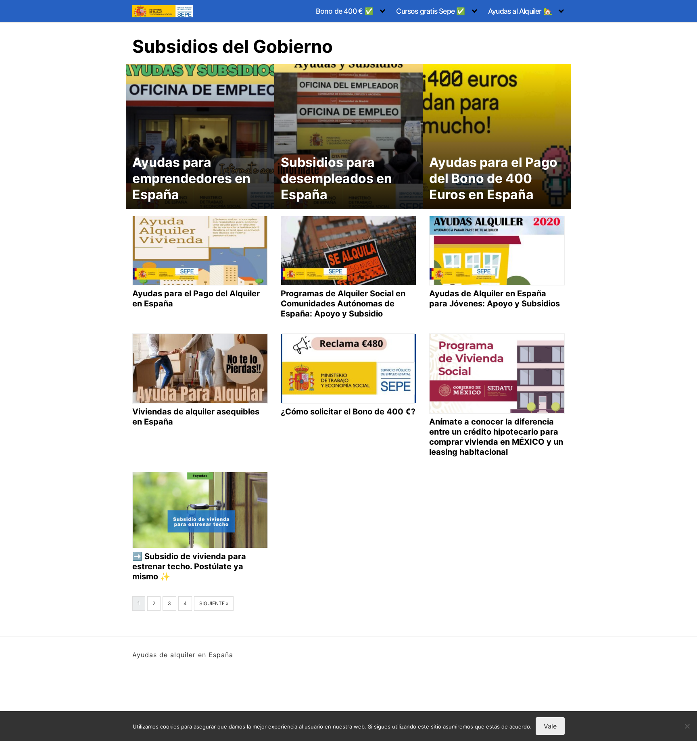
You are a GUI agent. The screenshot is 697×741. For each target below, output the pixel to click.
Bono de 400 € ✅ (344, 11)
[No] (687, 726)
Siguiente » (213, 603)
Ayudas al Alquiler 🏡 (520, 11)
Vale (550, 726)
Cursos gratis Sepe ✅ (430, 11)
